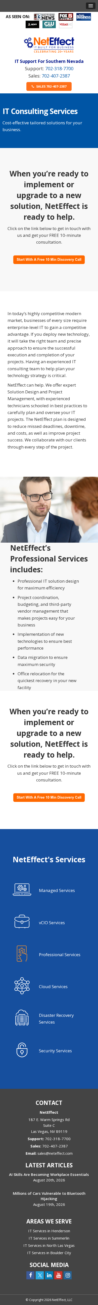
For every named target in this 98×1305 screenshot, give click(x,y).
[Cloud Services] (49, 988)
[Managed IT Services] (49, 892)
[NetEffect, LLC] (49, 45)
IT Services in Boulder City (49, 1252)
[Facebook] (30, 1275)
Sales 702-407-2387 (50, 86)
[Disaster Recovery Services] (49, 1020)
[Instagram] (68, 1275)
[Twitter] (40, 1275)
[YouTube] (58, 1275)
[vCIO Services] (49, 924)
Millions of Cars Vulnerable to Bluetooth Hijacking (49, 1196)
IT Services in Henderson (49, 1230)
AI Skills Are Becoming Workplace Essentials (49, 1174)
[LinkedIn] (49, 1275)
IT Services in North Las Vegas (49, 1245)
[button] (90, 6)
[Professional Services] (49, 956)
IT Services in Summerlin (49, 1238)
